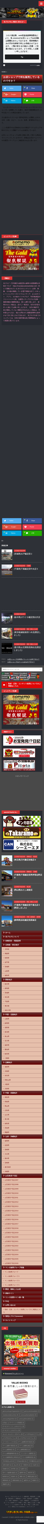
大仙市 (35, 1465)
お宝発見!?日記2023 (11, 1250)
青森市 (35, 1480)
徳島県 (7, 1123)
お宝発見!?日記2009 (11, 1189)
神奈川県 (8, 1010)
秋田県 (7, 958)
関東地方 (8, 980)
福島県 (7, 975)
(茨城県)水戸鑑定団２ (23, 554)
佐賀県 (7, 1145)
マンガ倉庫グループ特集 (14, 1267)
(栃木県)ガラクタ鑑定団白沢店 (27, 617)
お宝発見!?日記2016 (11, 1219)
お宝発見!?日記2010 (11, 1193)
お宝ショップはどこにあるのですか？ (21, 662)
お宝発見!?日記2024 (11, 1254)
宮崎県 (7, 1163)
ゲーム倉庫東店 (8, 1449)
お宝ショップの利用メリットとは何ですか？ (23, 659)
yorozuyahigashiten (10, 1419)
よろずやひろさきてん (27, 1438)
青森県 (7, 953)
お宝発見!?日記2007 (11, 1180)
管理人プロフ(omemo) (14, 1316)
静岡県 (7, 1023)
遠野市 (27, 1480)
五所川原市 (7, 1465)
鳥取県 (7, 1097)
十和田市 (26, 1465)
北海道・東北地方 (12, 945)
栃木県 (7, 984)
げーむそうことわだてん (11, 1430)
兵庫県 (7, 1089)
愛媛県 (7, 1132)
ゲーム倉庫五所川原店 (26, 1442)
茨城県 (7, 993)
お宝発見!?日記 (11, 1176)
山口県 (7, 1115)
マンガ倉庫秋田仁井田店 (11, 1457)
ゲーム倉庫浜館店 (23, 1449)
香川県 (7, 1119)
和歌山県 (8, 1080)
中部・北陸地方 (11, 1014)
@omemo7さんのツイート (14, 1373)
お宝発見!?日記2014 (11, 1211)
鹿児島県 (8, 1167)
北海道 (7, 949)
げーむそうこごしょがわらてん (13, 1426)
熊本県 (7, 1158)
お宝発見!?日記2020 (11, 1237)
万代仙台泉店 (21, 1461)
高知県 (7, 1128)
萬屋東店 (6, 1480)
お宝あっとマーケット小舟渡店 (13, 1422)
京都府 (7, 1071)
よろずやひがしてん (10, 1438)
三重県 (7, 1058)
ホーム (7, 933)
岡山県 (7, 1106)
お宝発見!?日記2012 (11, 1202)
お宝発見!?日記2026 (11, 1263)
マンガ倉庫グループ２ (12, 1276)
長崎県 (7, 1149)
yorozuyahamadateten (28, 1415)
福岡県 (7, 1141)
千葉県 (7, 1001)
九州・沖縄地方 (11, 1136)
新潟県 (7, 1032)
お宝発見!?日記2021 (11, 1241)
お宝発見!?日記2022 (11, 1246)
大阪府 (7, 1084)
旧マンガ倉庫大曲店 (10, 1472)
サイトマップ (10, 1320)
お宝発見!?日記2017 (11, 1224)
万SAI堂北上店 (8, 1461)
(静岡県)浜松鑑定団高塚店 (25, 920)
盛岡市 (22, 1472)
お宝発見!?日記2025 (11, 1259)
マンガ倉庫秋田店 (28, 1457)
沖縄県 (7, 1171)
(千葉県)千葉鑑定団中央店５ (26, 569)
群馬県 (7, 988)
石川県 (7, 1041)
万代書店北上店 (35, 1461)
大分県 (7, 1154)
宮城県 (7, 966)
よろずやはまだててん (33, 1434)
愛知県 (7, 1049)
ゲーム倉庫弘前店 (26, 1446)
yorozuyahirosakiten (26, 1419)
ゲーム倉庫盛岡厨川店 (10, 1453)
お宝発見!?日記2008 (11, 1184)
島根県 (7, 1101)
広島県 (7, 1110)
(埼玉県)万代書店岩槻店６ (25, 860)
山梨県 (7, 1019)
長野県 (7, 1027)
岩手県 (7, 962)
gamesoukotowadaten (32, 1411)
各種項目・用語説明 (13, 941)
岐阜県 (7, 1054)
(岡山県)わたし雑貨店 (23, 890)
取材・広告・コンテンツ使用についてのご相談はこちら (22, 1311)
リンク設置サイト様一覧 (14, 1297)
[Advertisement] (22, 167)
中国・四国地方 (11, 1093)
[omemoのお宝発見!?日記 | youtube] (22, 744)
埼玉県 (7, 997)
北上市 (17, 1465)
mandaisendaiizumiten (10, 1415)
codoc (38, 65)
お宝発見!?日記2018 (11, 1228)
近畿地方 (8, 1062)
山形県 (7, 971)
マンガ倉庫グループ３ (12, 1280)
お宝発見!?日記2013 (11, 1206)
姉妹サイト (9, 1293)
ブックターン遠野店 (28, 1453)
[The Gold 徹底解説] (21, 270)
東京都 (7, 1006)
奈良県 (7, 1075)
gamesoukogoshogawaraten (12, 1411)
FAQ (7, 1301)
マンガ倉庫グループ (11, 1272)
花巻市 (14, 1476)
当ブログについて (12, 937)
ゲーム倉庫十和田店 (10, 1446)
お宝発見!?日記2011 (11, 1197)
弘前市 (23, 1469)
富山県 (7, 1036)
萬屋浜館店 (16, 1480)
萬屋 (22, 1476)
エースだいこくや (9, 1442)
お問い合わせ (10, 1305)
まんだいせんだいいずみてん (13, 1434)
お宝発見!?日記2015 (11, 1215)
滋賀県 (7, 1067)
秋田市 (31, 1472)
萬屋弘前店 (32, 1476)
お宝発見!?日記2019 (11, 1232)
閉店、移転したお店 (13, 1289)
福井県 (7, 1045)
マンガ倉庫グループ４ (12, 1285)
